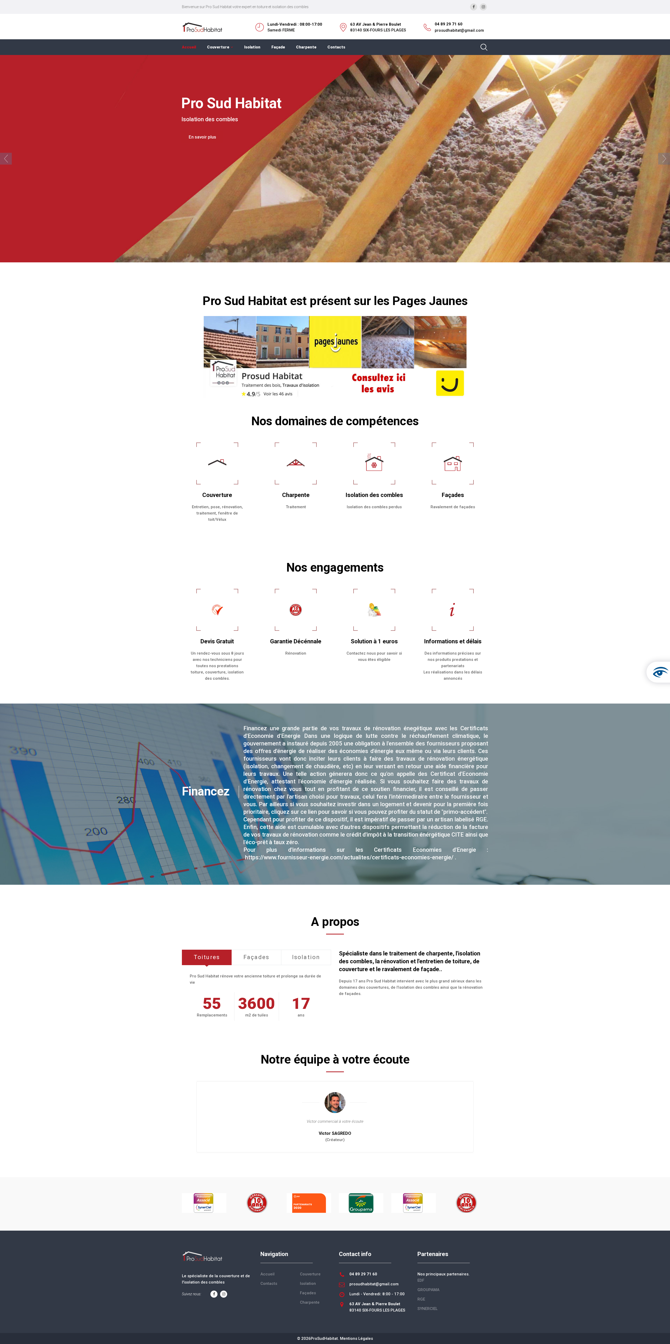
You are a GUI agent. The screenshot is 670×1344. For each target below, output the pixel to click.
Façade (278, 47)
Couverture (218, 47)
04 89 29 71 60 (448, 24)
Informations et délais (453, 641)
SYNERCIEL (427, 1308)
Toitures (207, 957)
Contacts (336, 47)
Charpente (306, 47)
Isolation (252, 47)
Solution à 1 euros (374, 641)
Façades (453, 495)
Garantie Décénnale (295, 641)
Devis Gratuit (217, 641)
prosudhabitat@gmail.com (459, 30)
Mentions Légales (356, 1338)
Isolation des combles (374, 495)
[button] (6, 159)
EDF (420, 1280)
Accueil (189, 47)
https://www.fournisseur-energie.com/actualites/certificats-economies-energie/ (349, 857)
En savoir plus (202, 146)
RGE (421, 1299)
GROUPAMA (428, 1289)
